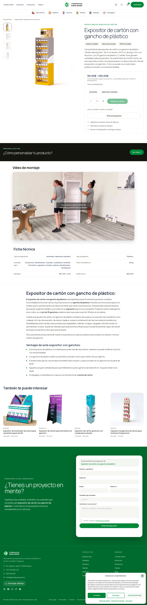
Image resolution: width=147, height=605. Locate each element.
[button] (142, 576)
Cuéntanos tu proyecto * (88, 504)
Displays (85, 572)
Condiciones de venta (85, 600)
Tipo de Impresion (94, 84)
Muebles (85, 560)
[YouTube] (12, 589)
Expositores (7, 19)
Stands (85, 568)
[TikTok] (16, 589)
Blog (116, 572)
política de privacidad (102, 521)
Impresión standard (109, 92)
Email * (81, 487)
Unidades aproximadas (87, 495)
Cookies (71, 600)
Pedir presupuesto (114, 116)
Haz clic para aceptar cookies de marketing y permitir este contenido (73, 206)
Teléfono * (113, 487)
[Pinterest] (20, 589)
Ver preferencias (134, 595)
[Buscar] (115, 4)
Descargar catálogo (16, 583)
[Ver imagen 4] (7, 55)
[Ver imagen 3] (7, 46)
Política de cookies (104, 601)
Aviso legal (52, 600)
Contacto (137, 5)
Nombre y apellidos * (86, 469)
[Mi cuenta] (121, 4)
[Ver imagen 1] (7, 27)
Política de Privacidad (117, 601)
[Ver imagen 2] (7, 36)
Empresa (82, 478)
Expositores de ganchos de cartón (27, 19)
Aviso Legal (128, 601)
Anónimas (93, 92)
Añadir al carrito (117, 101)
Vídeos (40, 5)
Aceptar (96, 595)
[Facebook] (8, 589)
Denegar (115, 595)
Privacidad (62, 600)
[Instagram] (4, 589)
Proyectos (31, 5)
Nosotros (20, 5)
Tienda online (8, 5)
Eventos (85, 564)
